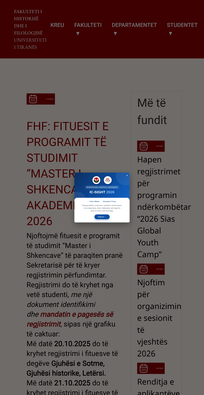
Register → (102, 217)
